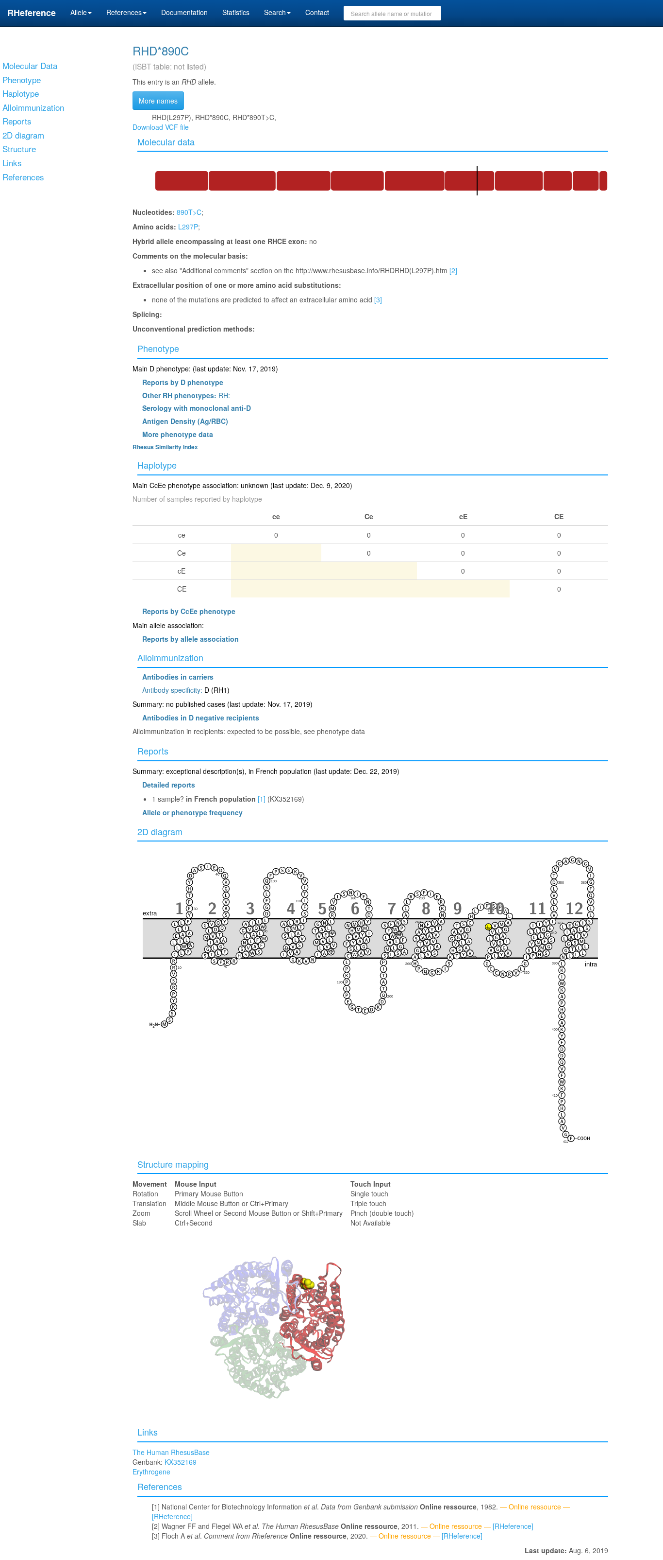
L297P (188, 226)
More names (158, 100)
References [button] (124, 12)
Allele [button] (78, 12)
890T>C (189, 212)
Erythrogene (151, 1471)
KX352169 (181, 1462)
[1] (261, 799)
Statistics (235, 12)
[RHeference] (172, 1516)
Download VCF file (161, 127)
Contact (317, 12)
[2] (453, 270)
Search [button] (275, 12)
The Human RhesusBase (171, 1452)
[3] (378, 299)
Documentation (184, 12)
